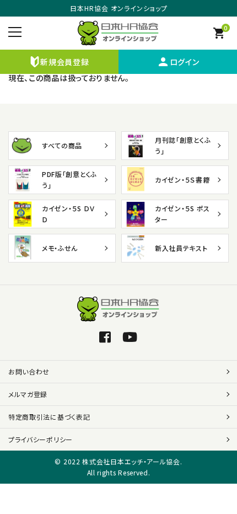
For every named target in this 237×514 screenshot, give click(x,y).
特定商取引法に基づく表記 (49, 416)
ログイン (178, 61)
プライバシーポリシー (40, 439)
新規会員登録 (64, 61)
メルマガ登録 (27, 394)
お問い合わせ (29, 371)
